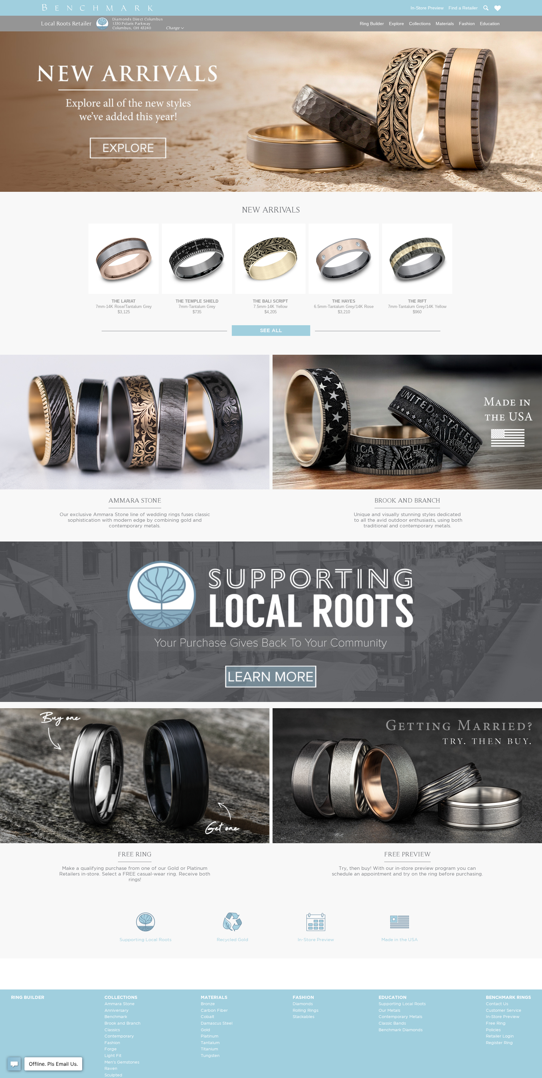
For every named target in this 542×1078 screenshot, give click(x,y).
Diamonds (303, 1004)
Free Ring (496, 1023)
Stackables (303, 1017)
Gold (205, 1030)
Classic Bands (392, 1023)
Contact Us (497, 1004)
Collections (420, 23)
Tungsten (210, 1056)
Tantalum (210, 1043)
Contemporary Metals (400, 1017)
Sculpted (113, 1075)
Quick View (123, 288)
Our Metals (389, 1010)
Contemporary (119, 1036)
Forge (110, 1049)
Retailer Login (500, 1036)
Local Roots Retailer (66, 23)
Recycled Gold (232, 940)
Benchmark (115, 1017)
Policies (493, 1030)
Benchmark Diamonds (400, 1030)
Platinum (209, 1036)
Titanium (209, 1049)
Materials (445, 23)
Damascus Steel (216, 1023)
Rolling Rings (305, 1010)
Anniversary (116, 1010)
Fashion (467, 23)
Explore (396, 23)
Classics (112, 1030)
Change (173, 28)
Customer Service (503, 1010)
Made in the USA (399, 940)
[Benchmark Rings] (97, 8)
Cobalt (207, 1017)
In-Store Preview (316, 940)
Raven (110, 1068)
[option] (123, 269)
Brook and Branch (122, 1023)
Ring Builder (372, 23)
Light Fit (112, 1056)
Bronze (208, 1004)
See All (271, 330)
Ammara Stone (119, 1004)
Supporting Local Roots (146, 940)
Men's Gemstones (121, 1062)
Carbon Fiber (214, 1010)
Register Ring (499, 1043)
